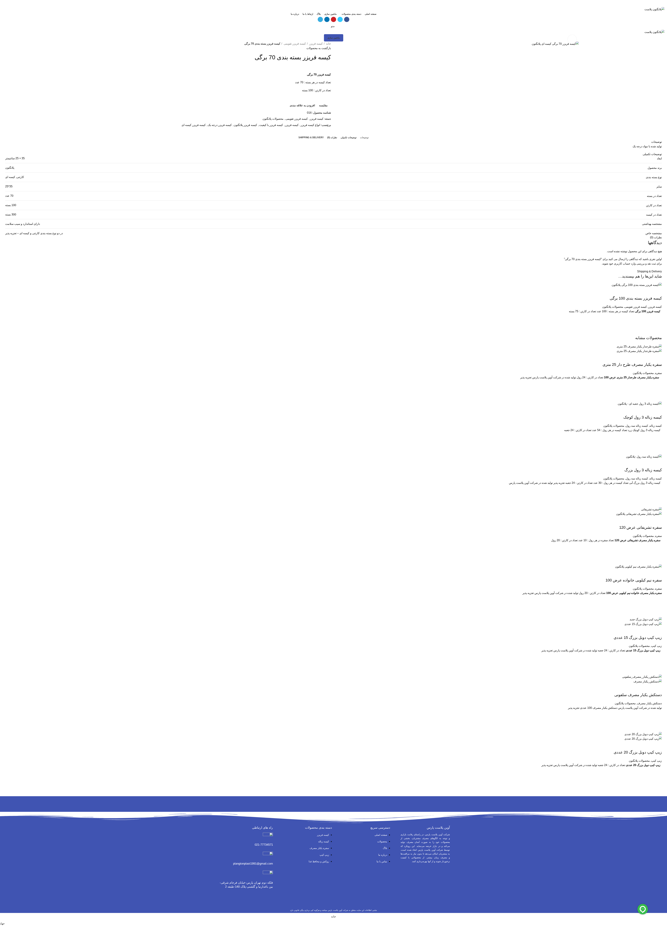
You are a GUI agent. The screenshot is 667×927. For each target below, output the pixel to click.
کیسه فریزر (315, 43)
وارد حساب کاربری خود (622, 263)
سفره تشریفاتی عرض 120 (640, 527)
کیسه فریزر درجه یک (220, 125)
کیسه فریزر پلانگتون (245, 125)
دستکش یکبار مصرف (649, 703)
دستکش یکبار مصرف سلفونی (638, 695)
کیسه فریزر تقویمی (294, 43)
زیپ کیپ (656, 645)
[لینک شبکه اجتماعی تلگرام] (326, 4)
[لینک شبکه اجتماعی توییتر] (338, 4)
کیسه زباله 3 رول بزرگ (643, 470)
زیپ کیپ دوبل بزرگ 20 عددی (638, 752)
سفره (658, 373)
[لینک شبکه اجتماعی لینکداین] (330, 4)
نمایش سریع (657, 331)
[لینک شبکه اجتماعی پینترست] (334, 4)
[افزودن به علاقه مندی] (657, 317)
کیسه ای (10, 177)
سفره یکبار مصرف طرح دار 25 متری (632, 364)
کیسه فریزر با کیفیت (271, 125)
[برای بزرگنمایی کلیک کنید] (572, 39)
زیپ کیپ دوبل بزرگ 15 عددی (638, 637)
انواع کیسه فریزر (310, 125)
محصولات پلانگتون (272, 118)
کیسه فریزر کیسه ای (194, 125)
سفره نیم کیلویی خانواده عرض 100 (634, 580)
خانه (328, 43)
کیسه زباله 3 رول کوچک (642, 417)
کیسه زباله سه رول (637, 425)
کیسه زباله (655, 425)
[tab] (364, 137)
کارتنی (20, 177)
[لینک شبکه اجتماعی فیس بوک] (342, 4)
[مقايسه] (657, 291)
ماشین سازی (333, 37)
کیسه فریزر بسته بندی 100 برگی (636, 298)
